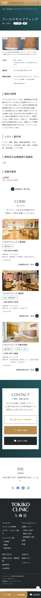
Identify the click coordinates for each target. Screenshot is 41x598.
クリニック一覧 (8, 538)
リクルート (26, 563)
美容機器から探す (29, 537)
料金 (23, 544)
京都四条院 (7, 548)
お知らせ (25, 554)
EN (34, 3)
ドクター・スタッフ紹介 (10, 531)
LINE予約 (5, 568)
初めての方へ (7, 554)
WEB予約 (5, 564)
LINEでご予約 (22, 441)
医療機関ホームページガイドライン (12, 581)
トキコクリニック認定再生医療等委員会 (13, 576)
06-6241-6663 (12, 180)
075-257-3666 (11, 353)
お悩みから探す (28, 530)
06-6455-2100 (11, 302)
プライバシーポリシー (8, 584)
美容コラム (26, 558)
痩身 (25, 23)
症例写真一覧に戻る (22, 189)
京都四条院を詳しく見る (25, 370)
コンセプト (6, 523)
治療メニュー (27, 526)
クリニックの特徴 (9, 526)
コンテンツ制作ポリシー (9, 579)
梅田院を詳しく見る (26, 316)
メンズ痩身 (17, 23)
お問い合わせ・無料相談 (22, 419)
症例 (23, 540)
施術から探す (27, 534)
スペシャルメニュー (29, 523)
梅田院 (6, 545)
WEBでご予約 (22, 430)
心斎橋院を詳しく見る (26, 264)
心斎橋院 (5, 177)
